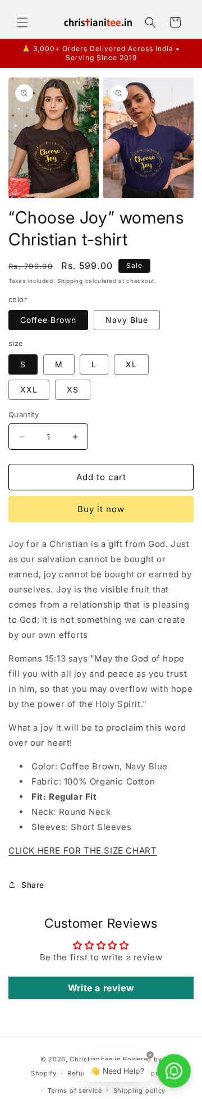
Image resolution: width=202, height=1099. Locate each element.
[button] (22, 22)
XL (131, 364)
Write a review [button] (101, 987)
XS (73, 389)
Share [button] (32, 885)
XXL (29, 389)
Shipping (70, 280)
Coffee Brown (48, 320)
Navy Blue (126, 320)
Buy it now (101, 509)
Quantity (23, 414)
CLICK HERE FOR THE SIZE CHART (82, 850)
